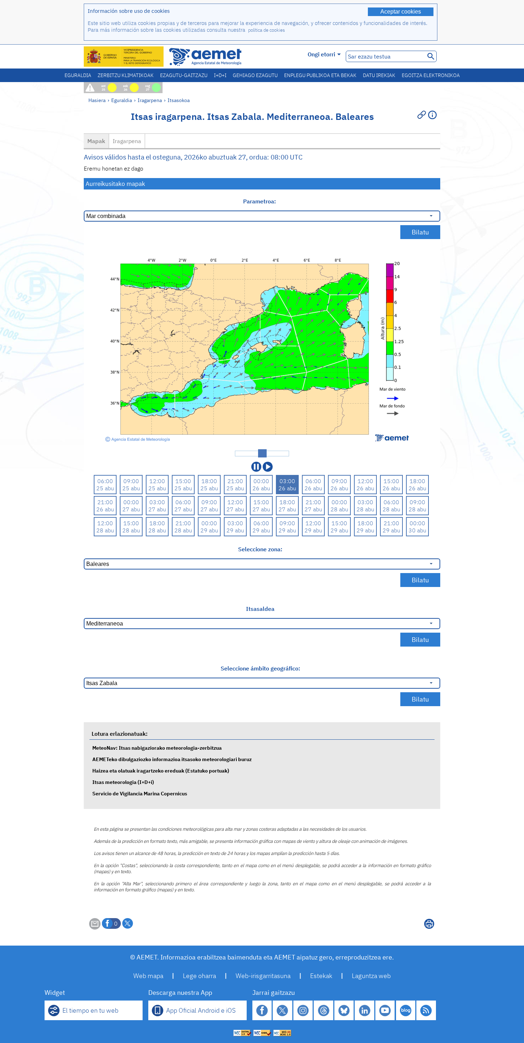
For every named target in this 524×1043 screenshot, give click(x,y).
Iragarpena (150, 100)
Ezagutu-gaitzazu (183, 75)
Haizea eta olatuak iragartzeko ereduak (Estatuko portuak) (160, 770)
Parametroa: (260, 201)
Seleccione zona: (260, 549)
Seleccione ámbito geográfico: (260, 668)
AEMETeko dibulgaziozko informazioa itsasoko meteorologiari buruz (172, 759)
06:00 (105, 481)
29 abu (209, 530)
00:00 (261, 481)
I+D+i (220, 75)
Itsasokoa (179, 100)
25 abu (105, 488)
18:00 (209, 481)
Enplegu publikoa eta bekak (320, 75)
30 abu (417, 530)
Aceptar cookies (400, 12)
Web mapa (148, 976)
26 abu (261, 488)
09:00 (131, 481)
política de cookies (266, 30)
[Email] (95, 927)
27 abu (131, 509)
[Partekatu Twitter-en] (127, 923)
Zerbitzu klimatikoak (126, 75)
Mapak (96, 141)
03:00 (287, 481)
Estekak (321, 976)
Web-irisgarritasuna (263, 976)
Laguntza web (371, 976)
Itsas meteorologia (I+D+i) (123, 782)
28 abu (339, 509)
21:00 (235, 481)
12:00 (157, 481)
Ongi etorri (321, 54)
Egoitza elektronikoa (431, 75)
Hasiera (97, 100)
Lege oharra (199, 976)
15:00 (183, 481)
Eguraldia (78, 75)
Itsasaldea (260, 608)
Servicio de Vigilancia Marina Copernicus (139, 793)
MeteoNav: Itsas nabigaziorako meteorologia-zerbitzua (157, 747)
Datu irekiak (379, 75)
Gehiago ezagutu (255, 75)
